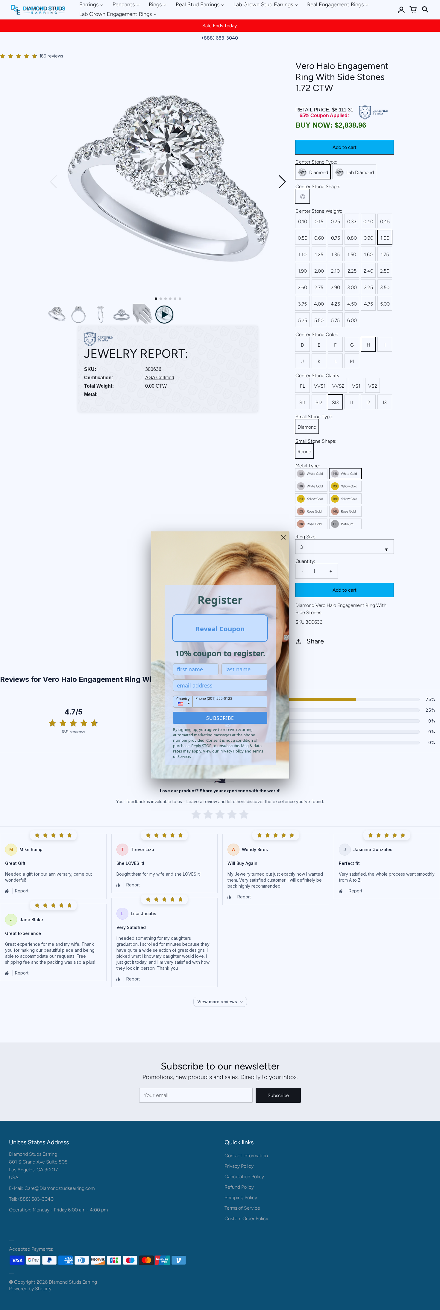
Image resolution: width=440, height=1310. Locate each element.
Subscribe (220, 718)
